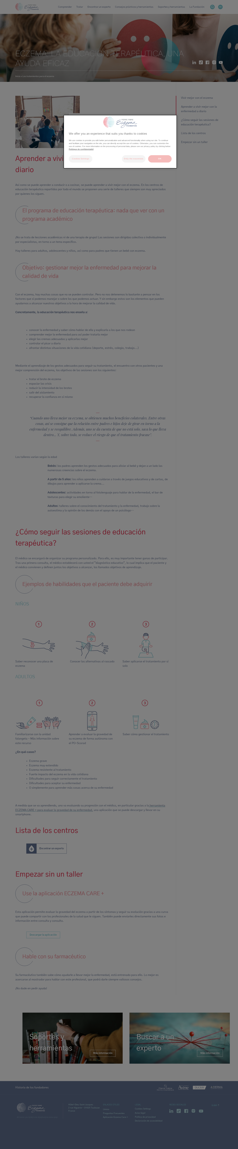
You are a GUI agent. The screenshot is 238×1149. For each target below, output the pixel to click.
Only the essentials (133, 159)
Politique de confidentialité (81, 149)
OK (159, 159)
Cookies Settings (80, 159)
